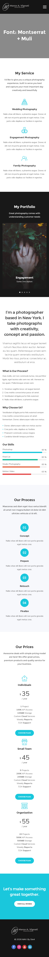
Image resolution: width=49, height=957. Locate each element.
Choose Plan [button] (24, 733)
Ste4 (32, 939)
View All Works (24, 904)
